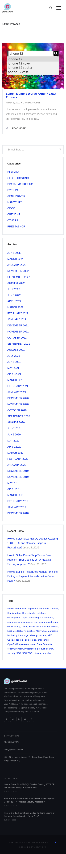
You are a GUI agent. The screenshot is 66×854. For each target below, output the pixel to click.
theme (38, 653)
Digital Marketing (20, 184)
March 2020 (15, 452)
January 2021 (16, 392)
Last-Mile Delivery (16, 631)
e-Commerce (46, 617)
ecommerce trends (48, 622)
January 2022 (16, 319)
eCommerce (13, 622)
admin (10, 608)
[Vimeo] (31, 719)
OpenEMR (14, 214)
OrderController (44, 644)
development (14, 617)
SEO (18, 653)
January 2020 (16, 464)
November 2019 (18, 477)
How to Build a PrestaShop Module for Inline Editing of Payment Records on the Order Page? (32, 576)
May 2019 (13, 483)
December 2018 (18, 513)
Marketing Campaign (18, 635)
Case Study (43, 608)
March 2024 (15, 259)
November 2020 (18, 404)
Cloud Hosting (18, 178)
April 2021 (14, 374)
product (41, 648)
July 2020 (13, 428)
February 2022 (17, 313)
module (42, 635)
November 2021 (18, 331)
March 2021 (15, 380)
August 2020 (16, 422)
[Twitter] (12, 719)
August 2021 (16, 349)
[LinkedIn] (19, 719)
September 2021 (18, 343)
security (11, 653)
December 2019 (18, 471)
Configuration (14, 613)
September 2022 (18, 277)
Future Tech (35, 626)
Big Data (13, 172)
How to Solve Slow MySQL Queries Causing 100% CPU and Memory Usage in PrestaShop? (32, 543)
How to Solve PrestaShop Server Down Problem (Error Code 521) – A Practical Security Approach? (29, 560)
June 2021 (14, 362)
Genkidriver (16, 196)
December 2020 (18, 398)
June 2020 (14, 434)
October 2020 (17, 410)
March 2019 (15, 495)
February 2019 (17, 501)
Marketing (53, 631)
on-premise (30, 640)
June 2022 (14, 295)
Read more (19, 128)
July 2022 (13, 289)
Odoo (11, 208)
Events (12, 190)
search (49, 648)
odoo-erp (19, 640)
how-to (54, 626)
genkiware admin (32, 102)
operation (24, 644)
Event (24, 626)
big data (32, 608)
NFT (50, 635)
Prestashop (16, 226)
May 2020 (13, 440)
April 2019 (14, 489)
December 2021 (18, 325)
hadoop (46, 626)
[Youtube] (25, 719)
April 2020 (14, 446)
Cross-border (29, 613)
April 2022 (14, 301)
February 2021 (17, 386)
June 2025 (14, 253)
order (32, 644)
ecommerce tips (29, 622)
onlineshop (43, 640)
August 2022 (16, 283)
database (41, 613)
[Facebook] (6, 719)
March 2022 (15, 307)
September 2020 (18, 416)
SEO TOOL (28, 653)
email (10, 626)
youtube (47, 653)
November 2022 (18, 271)
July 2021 (13, 355)
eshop (17, 626)
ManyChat (14, 202)
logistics (31, 631)
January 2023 (16, 265)
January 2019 (16, 507)
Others (12, 220)
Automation (20, 608)
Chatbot (54, 608)
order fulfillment (15, 648)
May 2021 (13, 368)
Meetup (33, 635)
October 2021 (17, 337)
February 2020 (17, 458)
